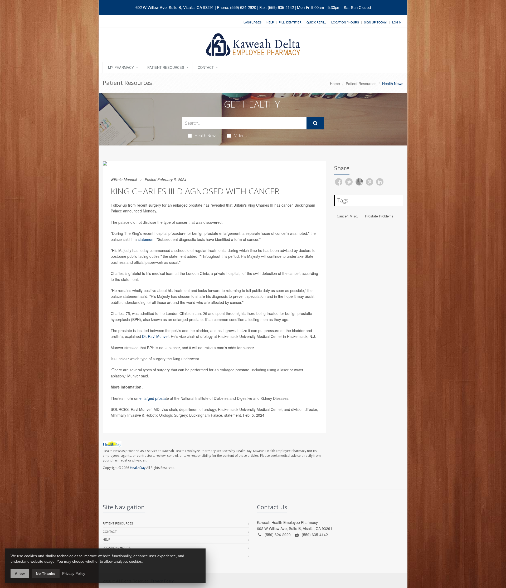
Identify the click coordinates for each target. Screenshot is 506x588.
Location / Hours (345, 22)
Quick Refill (316, 22)
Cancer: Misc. (347, 215)
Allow (20, 573)
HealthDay (137, 467)
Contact (206, 67)
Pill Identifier (290, 22)
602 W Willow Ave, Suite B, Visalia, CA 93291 (174, 7)
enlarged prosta (152, 398)
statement (146, 239)
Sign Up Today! (375, 22)
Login (396, 22)
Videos (240, 135)
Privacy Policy (73, 573)
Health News (206, 135)
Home (335, 83)
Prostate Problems (379, 215)
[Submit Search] (315, 123)
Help (270, 22)
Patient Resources (165, 67)
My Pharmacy (121, 67)
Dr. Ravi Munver (155, 336)
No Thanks (45, 573)
